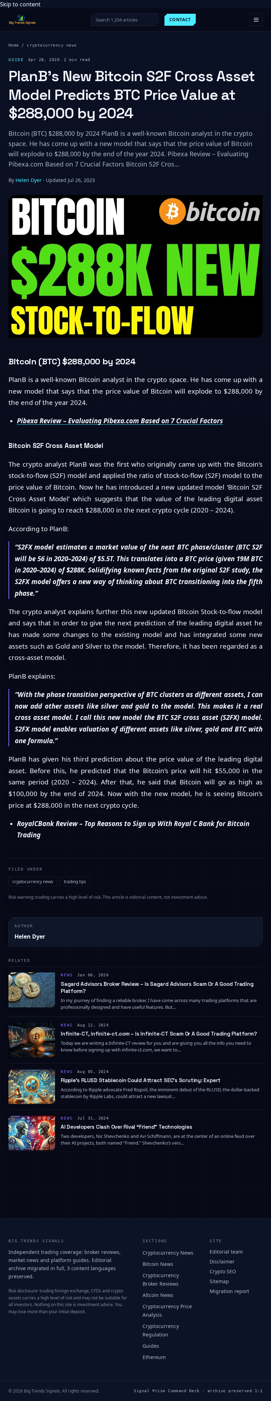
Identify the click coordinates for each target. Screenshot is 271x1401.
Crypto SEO (223, 1271)
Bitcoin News (158, 1264)
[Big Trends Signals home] (22, 19)
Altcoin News (158, 1295)
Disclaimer (222, 1261)
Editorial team (226, 1251)
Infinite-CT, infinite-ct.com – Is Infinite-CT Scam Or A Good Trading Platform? (159, 1033)
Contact (180, 20)
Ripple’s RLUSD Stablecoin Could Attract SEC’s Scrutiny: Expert (141, 1080)
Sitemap (219, 1281)
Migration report (229, 1291)
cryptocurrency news (52, 45)
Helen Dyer (29, 180)
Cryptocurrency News (168, 1252)
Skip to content (20, 4)
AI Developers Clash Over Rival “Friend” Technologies (126, 1126)
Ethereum (154, 1357)
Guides (151, 1345)
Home (13, 45)
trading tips (75, 882)
